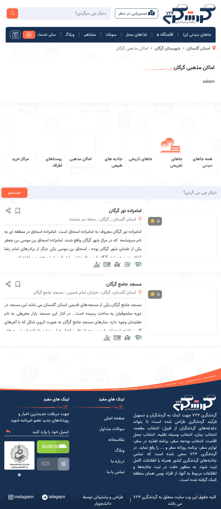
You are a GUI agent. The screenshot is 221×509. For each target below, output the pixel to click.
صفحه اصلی (114, 418)
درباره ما (118, 461)
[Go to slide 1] (19, 474)
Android (51, 447)
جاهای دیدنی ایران (197, 34)
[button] (7, 210)
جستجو (14, 192)
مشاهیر (90, 34)
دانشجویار (102, 503)
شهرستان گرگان (167, 48)
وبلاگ (70, 34)
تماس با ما (116, 472)
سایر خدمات (46, 34)
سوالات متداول (112, 429)
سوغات (111, 34)
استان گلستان (198, 48)
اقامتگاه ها (165, 34)
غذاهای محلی (136, 34)
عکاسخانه (116, 439)
